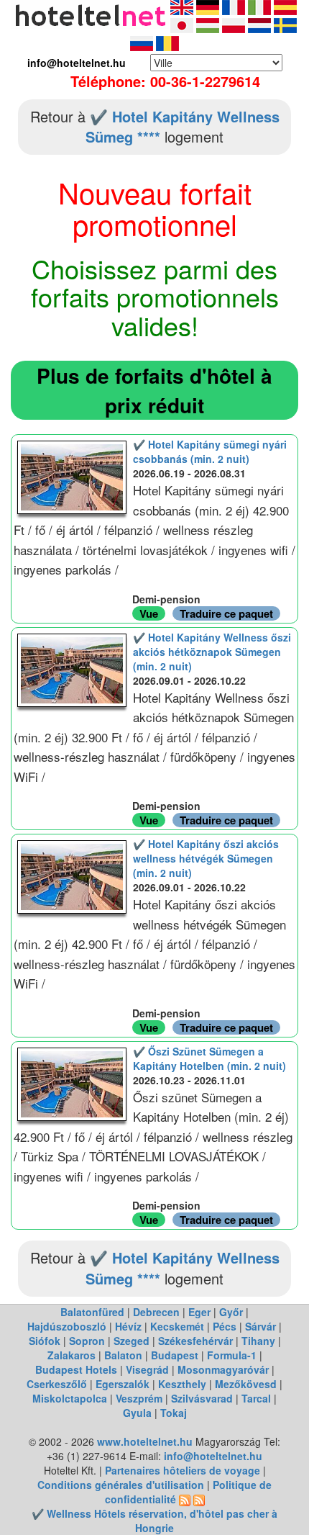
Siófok (44, 1340)
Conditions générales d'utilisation (120, 1484)
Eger (199, 1312)
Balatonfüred (92, 1312)
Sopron (87, 1340)
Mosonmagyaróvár (223, 1369)
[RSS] (184, 1499)
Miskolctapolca (69, 1398)
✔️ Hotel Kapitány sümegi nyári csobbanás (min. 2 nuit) (210, 451)
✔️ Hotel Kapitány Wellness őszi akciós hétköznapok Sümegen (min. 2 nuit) (212, 651)
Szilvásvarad (202, 1398)
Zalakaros (71, 1355)
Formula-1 (232, 1355)
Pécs (224, 1326)
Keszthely (182, 1384)
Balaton (123, 1355)
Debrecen (156, 1312)
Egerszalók (122, 1384)
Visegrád (147, 1369)
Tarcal (256, 1398)
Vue (148, 613)
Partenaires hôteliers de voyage (182, 1470)
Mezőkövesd (246, 1384)
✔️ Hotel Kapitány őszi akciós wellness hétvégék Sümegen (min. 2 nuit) (206, 858)
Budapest (174, 1355)
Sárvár (260, 1326)
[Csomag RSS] (199, 1499)
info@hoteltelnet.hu (213, 1456)
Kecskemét (177, 1326)
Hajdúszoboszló (66, 1326)
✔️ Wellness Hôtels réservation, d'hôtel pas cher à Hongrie (154, 1520)
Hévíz (128, 1326)
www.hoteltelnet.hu (145, 1441)
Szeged (131, 1340)
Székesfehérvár (195, 1340)
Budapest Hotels (76, 1369)
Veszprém (139, 1398)
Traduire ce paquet (226, 613)
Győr (231, 1312)
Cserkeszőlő (57, 1384)
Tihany (258, 1340)
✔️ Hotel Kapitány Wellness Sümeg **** (183, 127)
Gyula (137, 1412)
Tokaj (173, 1412)
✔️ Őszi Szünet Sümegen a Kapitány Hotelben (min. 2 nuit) (209, 1058)
